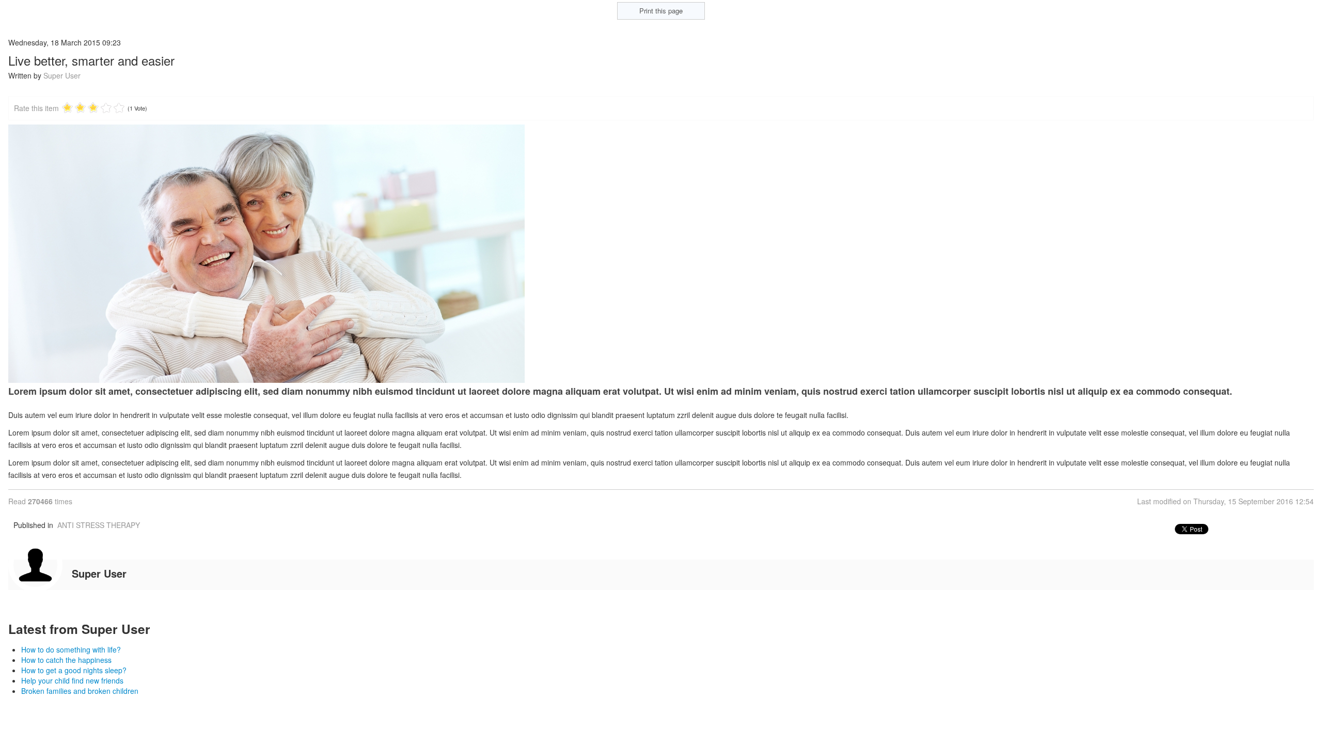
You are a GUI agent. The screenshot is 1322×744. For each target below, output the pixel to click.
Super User (62, 75)
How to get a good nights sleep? (74, 670)
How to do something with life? (71, 649)
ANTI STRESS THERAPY (98, 525)
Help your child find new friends (72, 680)
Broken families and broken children (79, 691)
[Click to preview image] (661, 254)
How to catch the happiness (66, 660)
